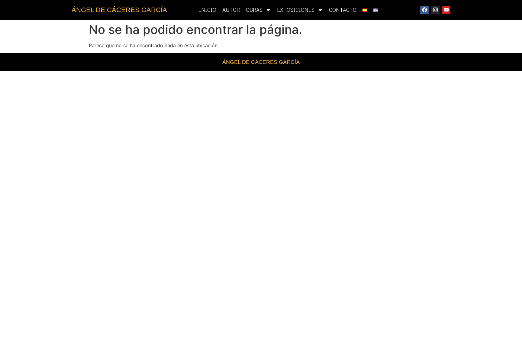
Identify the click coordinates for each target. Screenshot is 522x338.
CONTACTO (342, 9)
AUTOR (231, 9)
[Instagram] (435, 10)
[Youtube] (446, 10)
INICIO (207, 9)
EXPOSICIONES (295, 9)
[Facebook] (424, 10)
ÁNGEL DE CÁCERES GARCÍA (119, 10)
